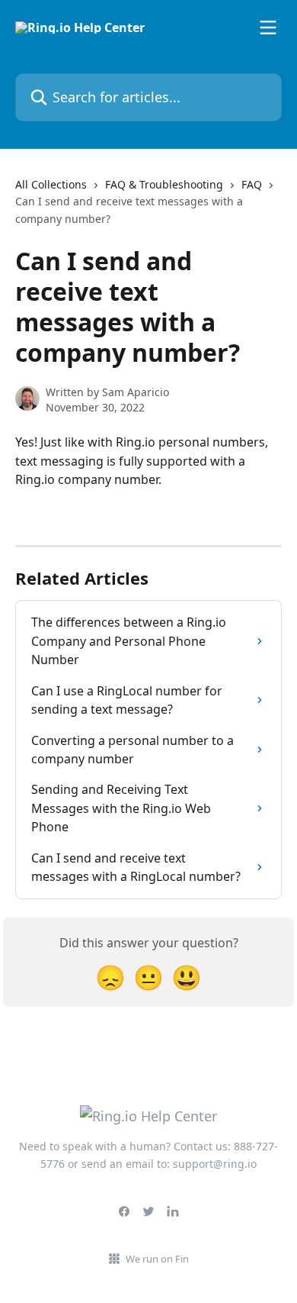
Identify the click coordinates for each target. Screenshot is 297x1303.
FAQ (251, 184)
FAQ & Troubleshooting (164, 184)
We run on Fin (157, 1259)
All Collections (51, 184)
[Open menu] (268, 27)
